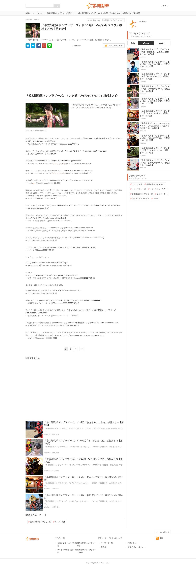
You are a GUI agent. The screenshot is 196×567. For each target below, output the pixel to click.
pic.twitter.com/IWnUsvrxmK (110, 205)
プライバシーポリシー (136, 547)
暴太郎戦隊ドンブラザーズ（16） (113, 20)
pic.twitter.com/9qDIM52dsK (108, 323)
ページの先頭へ (162, 532)
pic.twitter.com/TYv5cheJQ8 (81, 180)
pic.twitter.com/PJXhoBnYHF (37, 313)
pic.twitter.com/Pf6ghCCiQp (70, 291)
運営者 (103, 547)
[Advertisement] (75, 74)
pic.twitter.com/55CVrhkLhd (55, 196)
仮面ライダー (162, 194)
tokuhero (47, 434)
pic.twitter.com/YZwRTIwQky (56, 263)
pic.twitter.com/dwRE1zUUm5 (84, 247)
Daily (133, 43)
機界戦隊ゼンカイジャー (155, 184)
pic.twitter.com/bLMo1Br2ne (82, 171)
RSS (161, 538)
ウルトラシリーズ (139, 189)
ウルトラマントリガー (158, 189)
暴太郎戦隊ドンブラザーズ (40, 522)
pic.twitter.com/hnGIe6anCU (82, 228)
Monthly (162, 43)
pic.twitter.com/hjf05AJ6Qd (91, 300)
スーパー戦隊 (60, 522)
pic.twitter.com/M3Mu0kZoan (96, 151)
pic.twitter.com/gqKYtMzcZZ (70, 161)
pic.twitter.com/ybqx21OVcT (93, 335)
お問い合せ (132, 543)
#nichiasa (74, 335)
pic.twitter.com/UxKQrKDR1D (67, 275)
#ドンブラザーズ (77, 151)
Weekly (146, 43)
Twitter (155, 199)
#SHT (43, 161)
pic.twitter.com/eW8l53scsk (45, 141)
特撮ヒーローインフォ (34, 13)
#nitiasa (92, 138)
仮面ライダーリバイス (140, 199)
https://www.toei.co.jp (39, 131)
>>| (82, 349)
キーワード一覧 (107, 543)
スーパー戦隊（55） (94, 20)
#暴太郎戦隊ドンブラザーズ (107, 138)
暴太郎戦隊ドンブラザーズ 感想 (59, 13)
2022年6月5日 (73, 144)
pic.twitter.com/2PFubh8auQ (93, 238)
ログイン (164, 6)
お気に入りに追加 (115, 46)
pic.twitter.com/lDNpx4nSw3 (55, 218)
